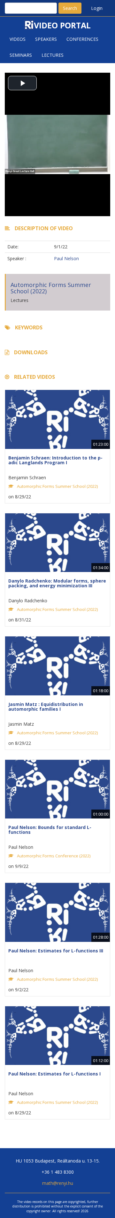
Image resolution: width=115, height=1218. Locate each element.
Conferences (82, 39)
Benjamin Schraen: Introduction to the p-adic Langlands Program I (55, 460)
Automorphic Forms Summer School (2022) (51, 288)
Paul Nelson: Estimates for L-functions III (55, 951)
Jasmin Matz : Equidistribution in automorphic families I (45, 706)
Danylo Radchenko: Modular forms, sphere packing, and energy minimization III (57, 583)
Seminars (21, 55)
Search (70, 8)
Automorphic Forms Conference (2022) (53, 856)
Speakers (46, 39)
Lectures (53, 55)
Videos (18, 39)
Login (97, 8)
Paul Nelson (66, 258)
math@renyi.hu (57, 1183)
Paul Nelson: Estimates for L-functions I (54, 1074)
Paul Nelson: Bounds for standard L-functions (49, 829)
